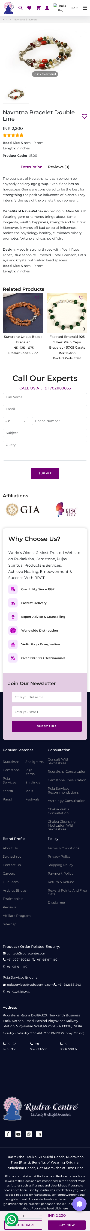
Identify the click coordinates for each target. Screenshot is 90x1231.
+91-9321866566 (38, 1046)
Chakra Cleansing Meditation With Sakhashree (62, 825)
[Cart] (38, 8)
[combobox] (15, 421)
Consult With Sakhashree (58, 761)
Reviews (9, 907)
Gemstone (11, 770)
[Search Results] (20, 8)
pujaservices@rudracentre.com (30, 984)
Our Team (11, 882)
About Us (10, 848)
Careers (9, 874)
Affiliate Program (17, 916)
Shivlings (32, 782)
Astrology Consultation (66, 801)
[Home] (8, 8)
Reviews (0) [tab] (58, 167)
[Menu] (85, 8)
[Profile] (47, 8)
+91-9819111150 (47, 959)
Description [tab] (31, 167)
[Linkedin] (39, 1134)
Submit (45, 473)
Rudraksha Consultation (67, 772)
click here (61, 1208)
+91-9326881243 (69, 984)
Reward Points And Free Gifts (67, 892)
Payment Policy (60, 874)
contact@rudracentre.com (26, 953)
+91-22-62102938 (10, 1046)
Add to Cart (23, 1225)
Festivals (32, 799)
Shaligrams (34, 762)
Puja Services (9, 780)
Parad (7, 799)
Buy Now (66, 1225)
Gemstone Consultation (67, 780)
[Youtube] (18, 1134)
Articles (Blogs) (15, 890)
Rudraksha (11, 762)
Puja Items (30, 772)
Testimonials (13, 899)
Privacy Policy (59, 857)
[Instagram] (28, 1134)
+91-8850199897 (69, 1046)
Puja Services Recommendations (63, 791)
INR (72, 8)
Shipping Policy (60, 865)
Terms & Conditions (63, 848)
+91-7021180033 (18, 959)
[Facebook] (8, 1134)
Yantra (8, 791)
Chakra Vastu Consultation (58, 811)
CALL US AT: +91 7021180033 (45, 388)
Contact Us (12, 865)
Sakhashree (12, 857)
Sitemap (9, 924)
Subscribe (47, 726)
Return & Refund (61, 882)
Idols (29, 791)
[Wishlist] (29, 8)
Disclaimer (56, 903)
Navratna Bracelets (25, 19)
